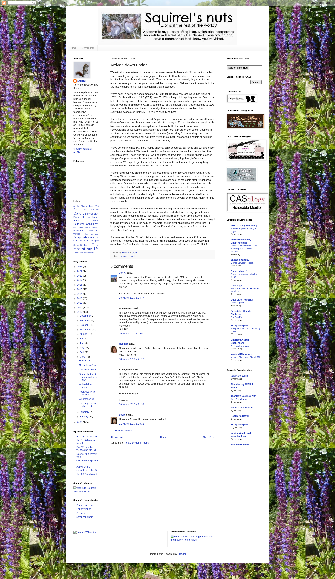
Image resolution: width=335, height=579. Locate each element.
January (84, 416)
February (85, 412)
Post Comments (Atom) (137, 442)
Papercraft (78, 230)
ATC (97, 206)
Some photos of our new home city (88, 377)
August (84, 334)
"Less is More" (239, 271)
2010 (80, 312)
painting (95, 227)
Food (88, 217)
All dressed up (86, 399)
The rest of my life (127, 256)
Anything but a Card (240, 346)
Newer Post (117, 437)
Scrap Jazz (82, 513)
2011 (80, 307)
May (82, 347)
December (85, 315)
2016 (80, 284)
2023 (80, 266)
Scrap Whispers (83, 237)
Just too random (240, 444)
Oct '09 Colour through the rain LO (86, 468)
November (85, 320)
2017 (80, 280)
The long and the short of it (88, 405)
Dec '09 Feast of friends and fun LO (86, 448)
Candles (95, 209)
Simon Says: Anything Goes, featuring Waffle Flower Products (244, 249)
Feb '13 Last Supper (87, 436)
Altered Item (87, 206)
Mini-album (84, 227)
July (82, 338)
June (82, 343)
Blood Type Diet (84, 505)
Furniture (95, 221)
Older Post (208, 437)
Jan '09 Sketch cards (87, 474)
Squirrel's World (239, 376)
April (82, 352)
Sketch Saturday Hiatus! (242, 263)
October (84, 325)
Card (77, 213)
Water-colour (87, 253)
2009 (80, 422)
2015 (80, 289)
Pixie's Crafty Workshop (244, 225)
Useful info (88, 47)
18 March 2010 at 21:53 (131, 404)
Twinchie (77, 253)
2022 (80, 271)
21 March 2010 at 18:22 (131, 423)
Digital (76, 217)
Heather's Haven (240, 416)
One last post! (237, 303)
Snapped (94, 241)
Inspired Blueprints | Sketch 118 (245, 357)
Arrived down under (86, 386)
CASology (236, 285)
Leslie (122, 415)
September (86, 329)
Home (163, 437)
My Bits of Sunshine (242, 407)
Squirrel (81, 81)
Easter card (85, 360)
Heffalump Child (82, 224)
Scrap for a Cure (88, 365)
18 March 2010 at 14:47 (131, 297)
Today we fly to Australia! (87, 393)
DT (82, 217)
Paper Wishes (83, 509)
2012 (80, 303)
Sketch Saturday (240, 259)
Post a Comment (124, 430)
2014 (80, 294)
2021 (80, 275)
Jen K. (122, 272)
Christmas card (91, 213)
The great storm (87, 369)
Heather (123, 343)
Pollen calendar (91, 234)
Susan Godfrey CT (82, 245)
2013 (80, 298)
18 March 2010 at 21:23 (131, 359)
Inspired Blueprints (241, 354)
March (83, 356)
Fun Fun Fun (237, 317)
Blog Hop (80, 209)
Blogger (182, 554)
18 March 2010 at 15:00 (131, 333)
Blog (73, 47)
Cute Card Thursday (242, 299)
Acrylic (76, 206)
